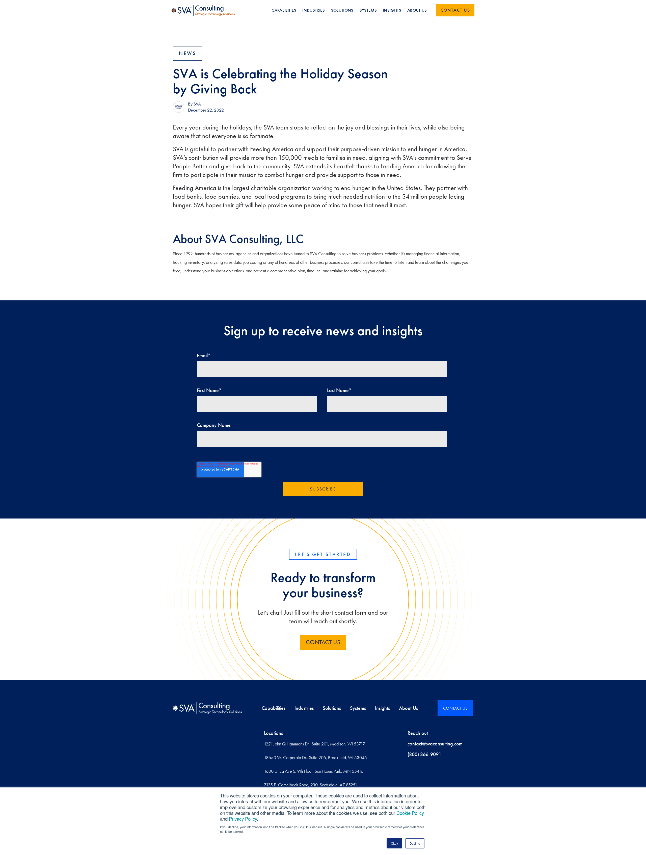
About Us (408, 708)
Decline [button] (415, 843)
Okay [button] (394, 843)
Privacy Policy (243, 818)
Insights (382, 708)
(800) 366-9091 (424, 754)
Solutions (332, 708)
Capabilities (273, 708)
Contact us (455, 10)
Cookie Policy (410, 813)
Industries (304, 708)
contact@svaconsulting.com (435, 744)
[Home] (207, 708)
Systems (358, 708)
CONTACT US (323, 642)
